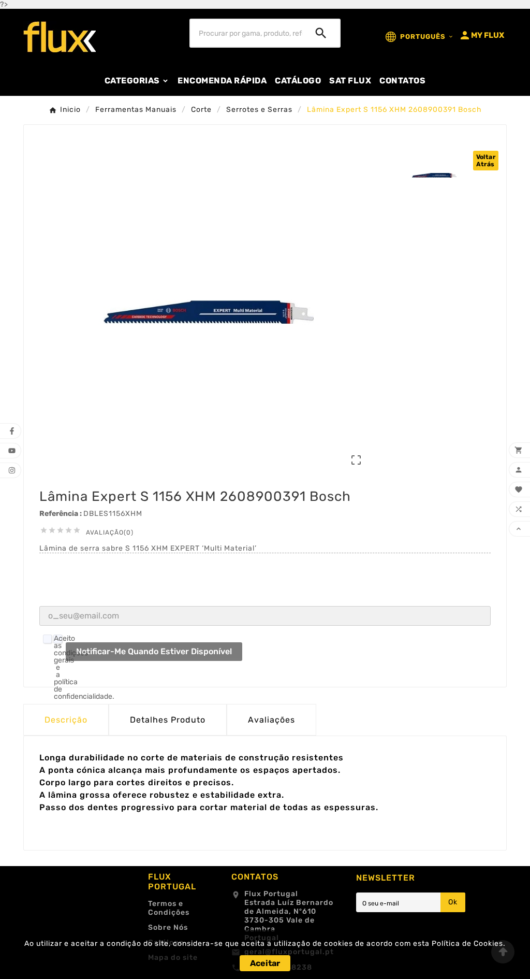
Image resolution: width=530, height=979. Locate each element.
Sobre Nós (168, 927)
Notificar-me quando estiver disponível (154, 651)
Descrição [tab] (66, 720)
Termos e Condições (168, 908)
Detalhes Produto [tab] (167, 720)
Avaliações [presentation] (271, 720)
